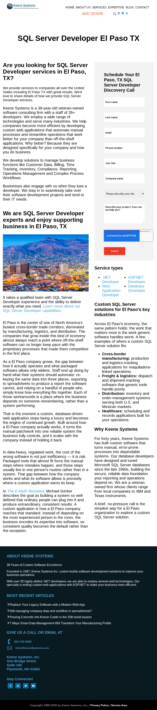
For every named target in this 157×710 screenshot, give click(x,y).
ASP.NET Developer (136, 279)
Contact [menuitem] (142, 7)
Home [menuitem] (69, 7)
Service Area (119, 705)
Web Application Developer (111, 290)
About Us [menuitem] (83, 7)
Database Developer (136, 288)
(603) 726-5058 (92, 13)
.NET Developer (110, 279)
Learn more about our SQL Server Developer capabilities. (41, 308)
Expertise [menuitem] (116, 7)
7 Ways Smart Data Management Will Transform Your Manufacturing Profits (60, 623)
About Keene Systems (30, 556)
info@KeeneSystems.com (32, 647)
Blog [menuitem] (130, 7)
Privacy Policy (99, 705)
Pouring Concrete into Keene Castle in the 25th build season (51, 617)
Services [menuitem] (99, 7)
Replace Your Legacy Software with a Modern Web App (47, 604)
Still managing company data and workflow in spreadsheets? (51, 611)
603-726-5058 (22, 641)
